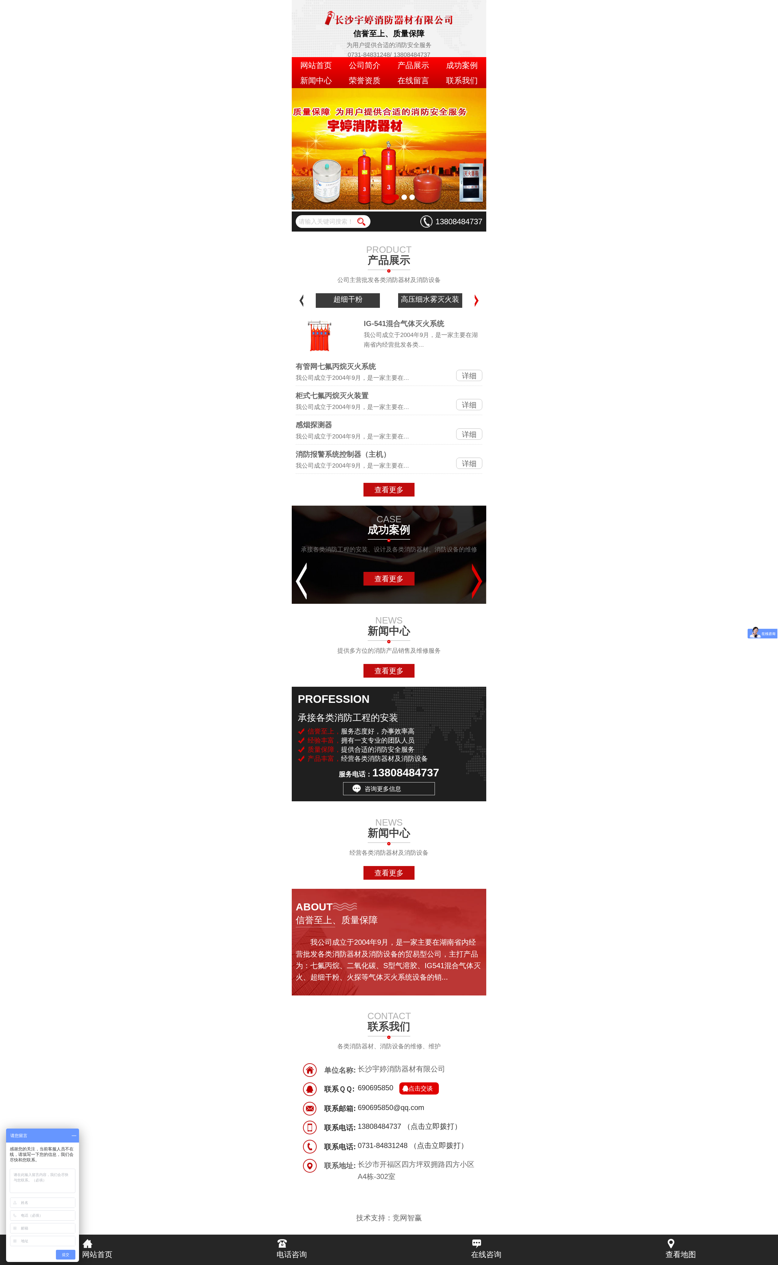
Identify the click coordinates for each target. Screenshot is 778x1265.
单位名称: (340, 1070)
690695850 (395, 1088)
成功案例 (462, 65)
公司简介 (364, 65)
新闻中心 (316, 80)
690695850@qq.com (391, 1108)
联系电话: (340, 1127)
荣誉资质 (364, 80)
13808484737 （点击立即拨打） (410, 1127)
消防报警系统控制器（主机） (343, 454)
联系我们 (462, 80)
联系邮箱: (340, 1108)
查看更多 (389, 490)
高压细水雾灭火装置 (348, 301)
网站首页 (316, 65)
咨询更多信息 (383, 788)
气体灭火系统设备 (430, 299)
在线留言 (413, 80)
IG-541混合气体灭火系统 (404, 323)
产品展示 (413, 65)
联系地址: (340, 1165)
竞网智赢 (407, 1218)
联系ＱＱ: (339, 1089)
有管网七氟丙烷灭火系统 (336, 366)
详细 (469, 376)
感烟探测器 (314, 425)
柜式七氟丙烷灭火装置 (332, 395)
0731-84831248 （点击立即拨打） (413, 1146)
